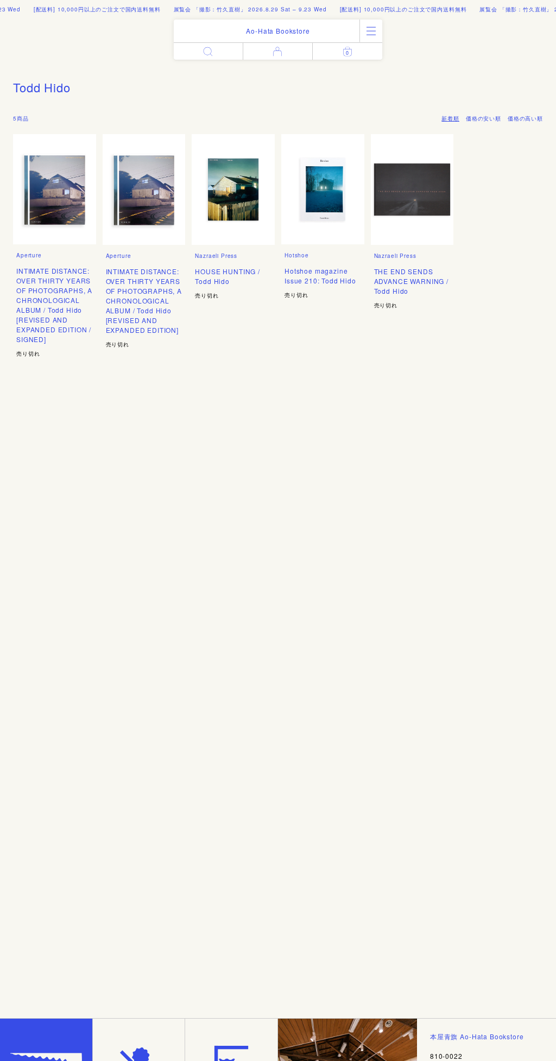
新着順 (450, 118)
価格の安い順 (483, 118)
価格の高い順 (525, 118)
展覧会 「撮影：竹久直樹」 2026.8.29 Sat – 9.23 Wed (240, 9)
